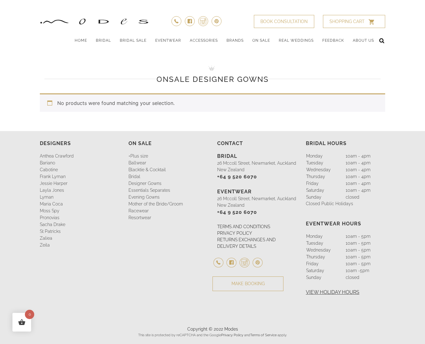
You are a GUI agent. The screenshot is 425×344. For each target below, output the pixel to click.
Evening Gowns (144, 197)
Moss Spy (49, 210)
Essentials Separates (149, 190)
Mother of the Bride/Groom (155, 203)
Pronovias (49, 217)
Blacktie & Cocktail (147, 169)
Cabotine (49, 169)
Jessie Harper (54, 183)
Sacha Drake (52, 224)
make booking (248, 283)
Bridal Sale (133, 40)
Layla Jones (52, 190)
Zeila (45, 245)
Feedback (333, 40)
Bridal (103, 40)
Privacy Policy (232, 335)
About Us (363, 40)
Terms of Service (263, 335)
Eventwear (168, 40)
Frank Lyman (53, 176)
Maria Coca (51, 203)
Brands (235, 40)
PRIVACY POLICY (234, 233)
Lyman (47, 197)
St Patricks (50, 231)
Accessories (204, 40)
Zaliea (46, 238)
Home (81, 40)
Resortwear (139, 217)
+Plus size (138, 155)
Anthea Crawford (57, 155)
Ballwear (137, 162)
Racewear (138, 210)
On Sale (261, 40)
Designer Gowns (144, 183)
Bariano (47, 162)
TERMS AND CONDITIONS (243, 226)
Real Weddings (296, 40)
